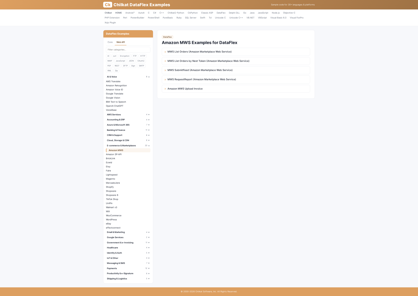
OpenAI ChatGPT (114, 106)
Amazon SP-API (113, 154)
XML (109, 70)
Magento (110, 178)
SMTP (141, 66)
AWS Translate (113, 81)
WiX (108, 211)
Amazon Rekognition (116, 85)
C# (154, 12)
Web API (120, 42)
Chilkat (108, 12)
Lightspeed (111, 174)
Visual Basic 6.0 (278, 17)
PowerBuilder (137, 17)
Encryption (124, 56)
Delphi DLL (234, 12)
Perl (125, 17)
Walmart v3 (111, 207)
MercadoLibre (113, 183)
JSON (131, 61)
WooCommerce (113, 215)
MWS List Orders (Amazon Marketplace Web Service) (200, 51)
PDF (109, 66)
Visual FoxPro (297, 17)
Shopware (111, 191)
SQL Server (190, 17)
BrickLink (110, 158)
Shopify (110, 187)
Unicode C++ (236, 17)
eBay (108, 223)
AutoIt (141, 12)
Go (244, 12)
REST (117, 66)
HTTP (142, 56)
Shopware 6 (112, 195)
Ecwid (109, 162)
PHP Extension (112, 17)
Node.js (276, 12)
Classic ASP (207, 12)
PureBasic (168, 17)
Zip (116, 70)
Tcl (210, 17)
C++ (162, 12)
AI (108, 56)
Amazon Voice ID (114, 89)
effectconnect (113, 227)
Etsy (108, 166)
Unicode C (220, 17)
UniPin (109, 203)
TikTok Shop (112, 199)
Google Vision (113, 97)
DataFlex (221, 12)
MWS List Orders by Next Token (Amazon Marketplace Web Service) (208, 60)
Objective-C (289, 12)
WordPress (111, 219)
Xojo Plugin (110, 22)
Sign (133, 66)
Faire (108, 170)
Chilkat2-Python (176, 12)
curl (114, 56)
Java (252, 12)
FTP (135, 56)
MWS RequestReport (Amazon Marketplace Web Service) (202, 79)
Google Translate (114, 93)
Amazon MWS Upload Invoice (185, 88)
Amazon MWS (116, 150)
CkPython (193, 12)
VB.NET (250, 17)
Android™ (130, 12)
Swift (202, 17)
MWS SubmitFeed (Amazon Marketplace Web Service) (200, 70)
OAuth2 (140, 61)
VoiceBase (111, 110)
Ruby (179, 17)
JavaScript (263, 12)
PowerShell (153, 17)
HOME (118, 12)
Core (110, 42)
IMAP (109, 61)
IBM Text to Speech (116, 101)
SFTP (125, 66)
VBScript (262, 17)
